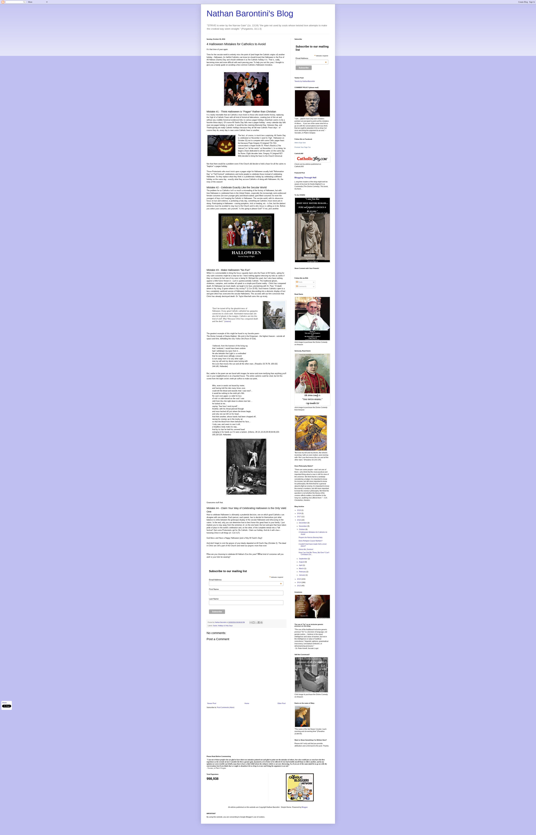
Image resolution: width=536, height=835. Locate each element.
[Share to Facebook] (258, 622)
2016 (299, 520)
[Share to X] (256, 622)
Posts (300, 282)
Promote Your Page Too (303, 147)
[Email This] (250, 622)
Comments (302, 286)
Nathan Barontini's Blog (250, 13)
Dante (215, 625)
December (303, 523)
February (302, 572)
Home (247, 703)
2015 (299, 579)
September (303, 559)
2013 (299, 586)
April (301, 565)
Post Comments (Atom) (225, 707)
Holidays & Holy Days (225, 625)
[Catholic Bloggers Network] (300, 801)
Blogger (305, 807)
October (302, 529)
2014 (299, 582)
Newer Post (211, 703)
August (302, 562)
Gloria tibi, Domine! (306, 549)
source (227, 321)
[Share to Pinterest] (261, 622)
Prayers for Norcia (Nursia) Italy (310, 537)
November (303, 526)
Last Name (214, 599)
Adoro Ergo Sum (300, 142)
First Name (214, 589)
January (302, 575)
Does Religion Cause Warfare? (310, 541)
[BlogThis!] (253, 622)
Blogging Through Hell (305, 177)
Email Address (245, 580)
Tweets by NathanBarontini (305, 81)
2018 (299, 513)
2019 (299, 510)
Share (4, 703)
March (301, 568)
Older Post (281, 703)
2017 (299, 517)
